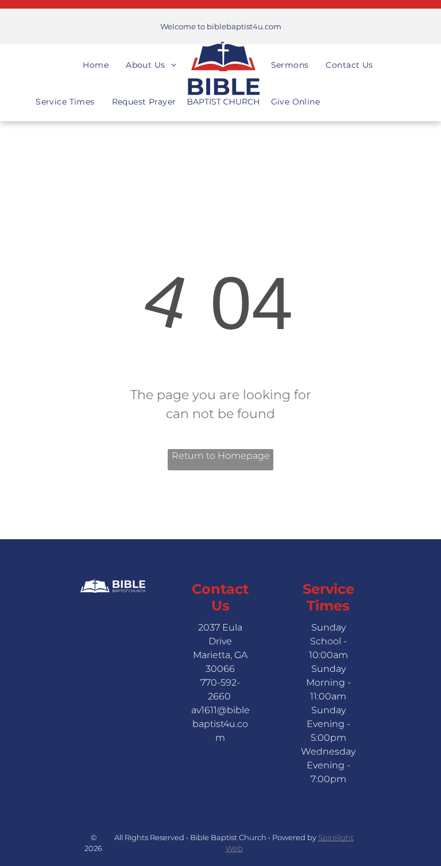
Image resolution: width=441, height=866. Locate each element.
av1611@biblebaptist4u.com (220, 724)
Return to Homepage (221, 455)
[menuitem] (95, 55)
